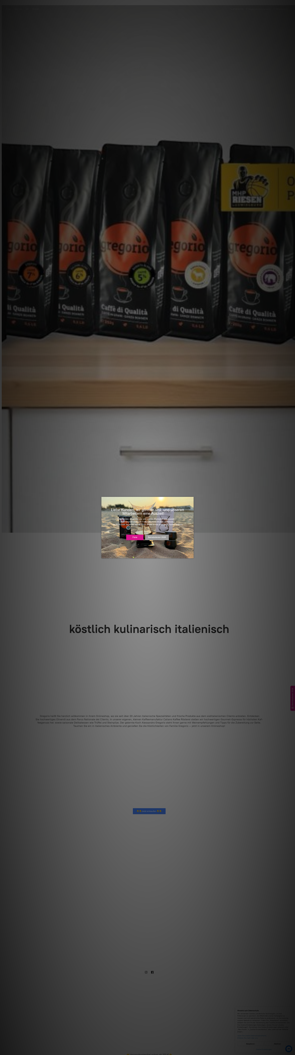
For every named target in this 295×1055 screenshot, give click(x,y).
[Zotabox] (192, 556)
